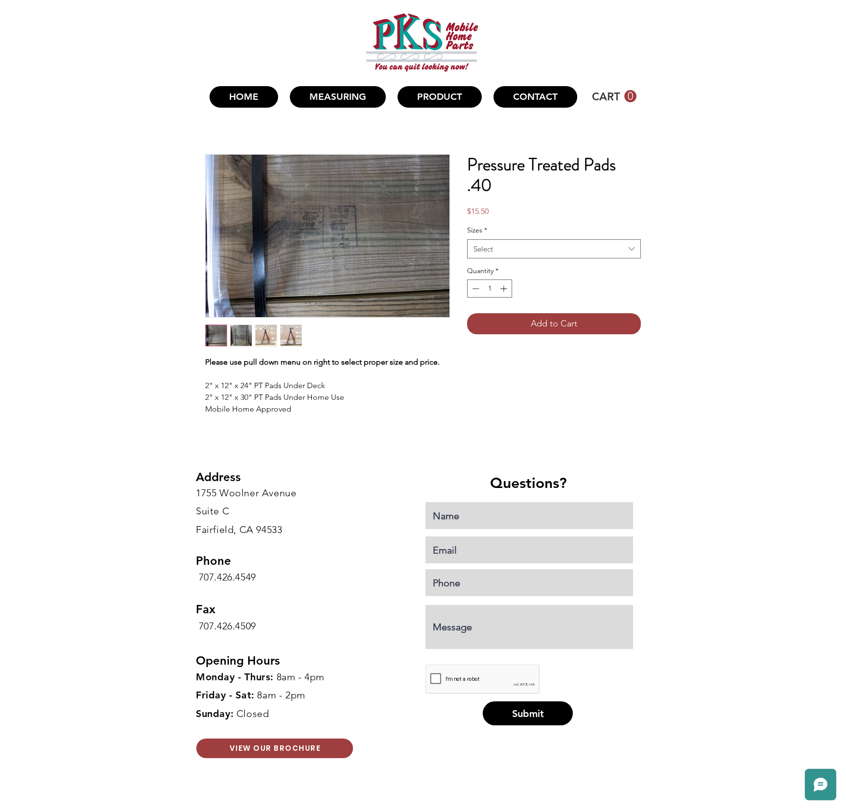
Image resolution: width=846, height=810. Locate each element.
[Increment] (504, 288)
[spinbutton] (489, 288)
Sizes (477, 230)
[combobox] (554, 248)
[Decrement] (475, 288)
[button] (440, 97)
